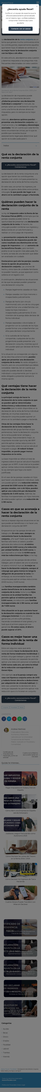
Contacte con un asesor (21, 29)
